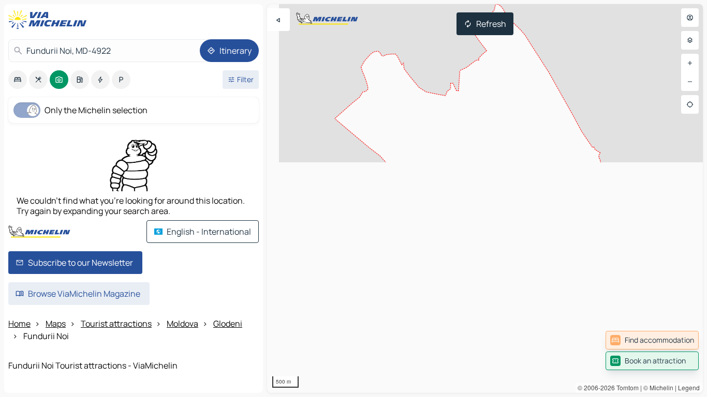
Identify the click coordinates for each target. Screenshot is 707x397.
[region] (485, 198)
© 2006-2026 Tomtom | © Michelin (625, 387)
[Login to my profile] (690, 17)
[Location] (690, 104)
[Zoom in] (690, 63)
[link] (652, 340)
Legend (689, 387)
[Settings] (690, 40)
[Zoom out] (690, 81)
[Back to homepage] (49, 19)
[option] (17, 79)
